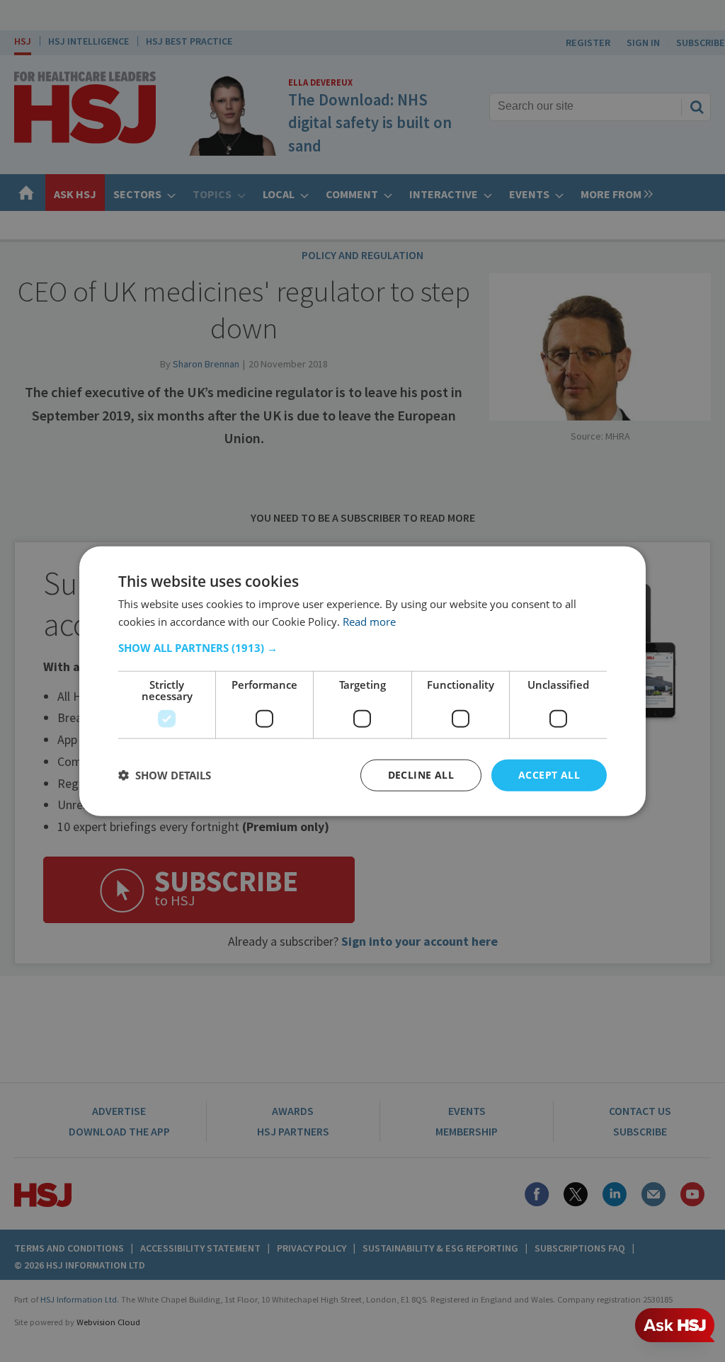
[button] (362, 647)
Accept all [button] (549, 775)
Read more (369, 621)
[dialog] (362, 681)
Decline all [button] (421, 775)
